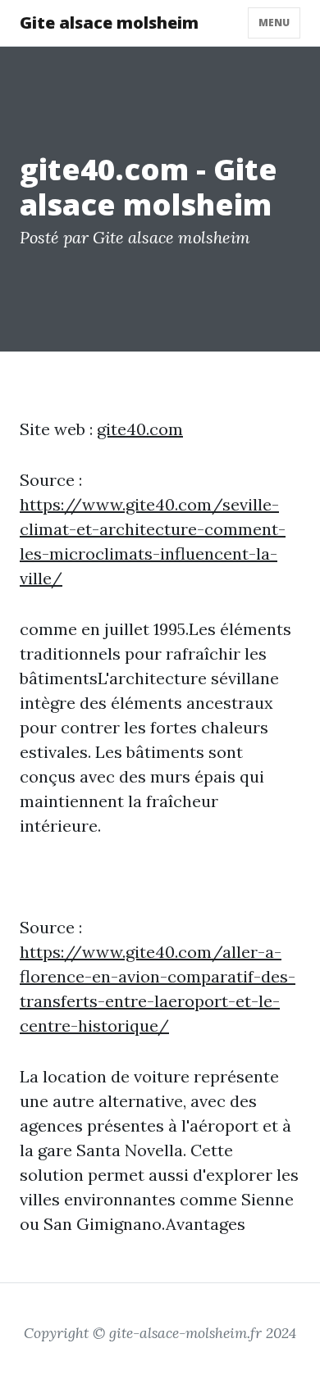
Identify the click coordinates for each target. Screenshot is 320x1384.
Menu (274, 22)
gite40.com (140, 429)
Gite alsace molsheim (109, 22)
